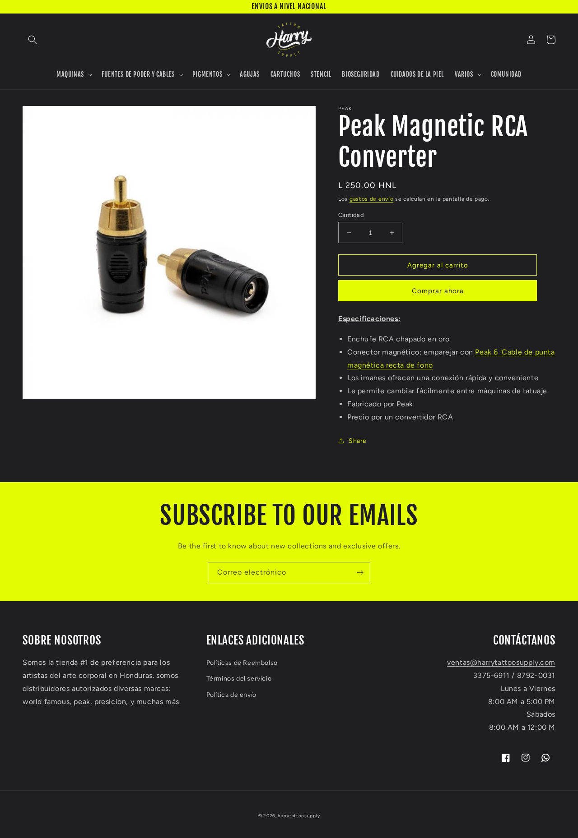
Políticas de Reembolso (242, 663)
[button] (32, 40)
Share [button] (358, 441)
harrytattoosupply (299, 816)
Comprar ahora (438, 291)
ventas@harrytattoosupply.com (501, 662)
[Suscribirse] (360, 572)
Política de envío (231, 695)
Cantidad (351, 215)
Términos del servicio (239, 678)
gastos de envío (372, 199)
